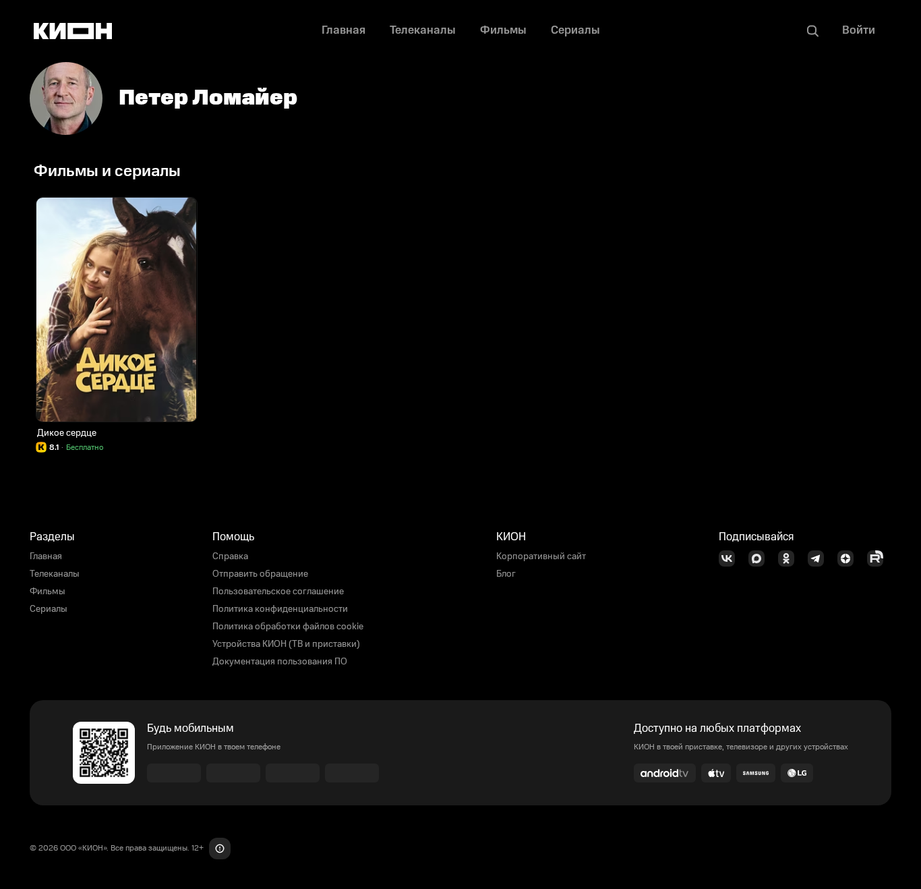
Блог (506, 574)
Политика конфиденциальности (280, 609)
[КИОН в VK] (731, 558)
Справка (230, 556)
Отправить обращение (260, 574)
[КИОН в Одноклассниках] (790, 558)
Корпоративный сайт (541, 556)
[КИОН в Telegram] (820, 558)
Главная (46, 556)
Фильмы (47, 591)
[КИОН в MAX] (760, 558)
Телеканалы (55, 574)
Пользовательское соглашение (278, 591)
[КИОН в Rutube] (879, 558)
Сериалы (48, 609)
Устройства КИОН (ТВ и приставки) (286, 644)
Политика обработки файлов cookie (287, 627)
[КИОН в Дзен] (849, 558)
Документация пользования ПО (279, 662)
